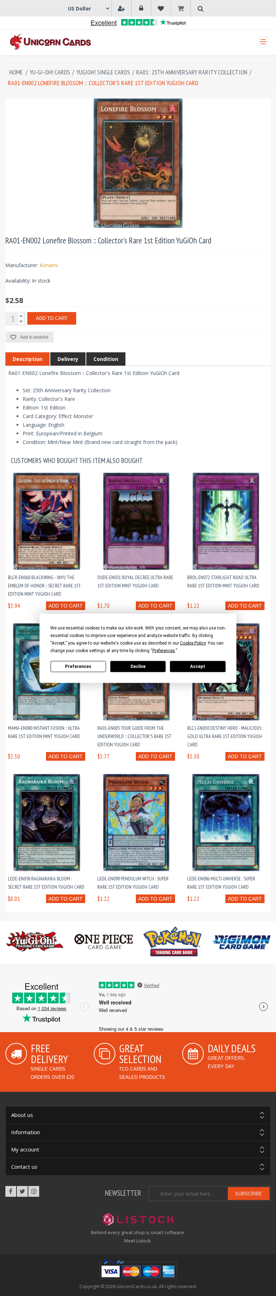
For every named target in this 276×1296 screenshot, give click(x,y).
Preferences (78, 666)
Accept (197, 666)
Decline (138, 666)
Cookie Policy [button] (193, 642)
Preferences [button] (163, 650)
